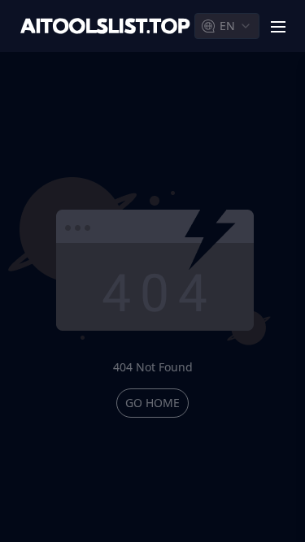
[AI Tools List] (105, 26)
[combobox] (226, 26)
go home (152, 402)
